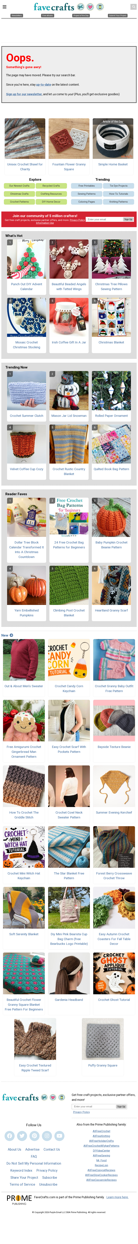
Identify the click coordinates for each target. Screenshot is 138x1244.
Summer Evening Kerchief (114, 812)
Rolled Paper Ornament (111, 416)
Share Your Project (24, 1178)
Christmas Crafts (19, 193)
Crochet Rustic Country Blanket (69, 471)
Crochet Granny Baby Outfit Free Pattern (114, 688)
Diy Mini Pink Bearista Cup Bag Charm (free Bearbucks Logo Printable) (69, 939)
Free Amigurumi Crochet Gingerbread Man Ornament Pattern (24, 752)
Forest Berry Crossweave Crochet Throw (114, 875)
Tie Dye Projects (119, 185)
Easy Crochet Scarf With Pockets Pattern (69, 749)
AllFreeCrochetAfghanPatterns (101, 1145)
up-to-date (43, 84)
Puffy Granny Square (102, 1065)
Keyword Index (21, 1170)
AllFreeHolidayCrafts (101, 1141)
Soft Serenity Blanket (23, 934)
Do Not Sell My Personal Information (33, 1163)
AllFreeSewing (101, 1155)
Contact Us (52, 1149)
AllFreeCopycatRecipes (101, 1170)
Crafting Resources (51, 193)
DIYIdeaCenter (101, 1150)
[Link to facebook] (10, 1136)
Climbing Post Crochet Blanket (69, 612)
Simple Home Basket (113, 164)
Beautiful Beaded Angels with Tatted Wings (69, 286)
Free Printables (87, 185)
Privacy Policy (77, 220)
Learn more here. (118, 1197)
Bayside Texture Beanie (114, 747)
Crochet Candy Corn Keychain (69, 688)
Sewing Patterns (87, 193)
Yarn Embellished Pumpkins (26, 612)
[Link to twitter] (22, 1136)
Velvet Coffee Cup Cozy (26, 469)
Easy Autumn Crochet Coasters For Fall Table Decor (114, 939)
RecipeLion (101, 1165)
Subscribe (49, 1178)
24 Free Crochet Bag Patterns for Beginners (69, 544)
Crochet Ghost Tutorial (114, 1000)
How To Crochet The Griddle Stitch (24, 815)
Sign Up (128, 219)
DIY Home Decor (51, 201)
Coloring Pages (86, 201)
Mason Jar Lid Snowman (69, 416)
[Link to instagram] (47, 1136)
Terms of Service (22, 1184)
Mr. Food (101, 1160)
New (4, 635)
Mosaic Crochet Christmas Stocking (26, 344)
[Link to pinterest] (34, 1136)
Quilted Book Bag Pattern (111, 469)
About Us (14, 1149)
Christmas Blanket (111, 342)
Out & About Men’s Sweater (24, 686)
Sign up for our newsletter (24, 94)
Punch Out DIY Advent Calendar (26, 286)
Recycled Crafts (51, 185)
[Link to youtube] (59, 1136)
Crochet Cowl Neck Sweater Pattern (69, 815)
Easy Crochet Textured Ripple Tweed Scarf (35, 1067)
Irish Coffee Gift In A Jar (69, 342)
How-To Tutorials (118, 193)
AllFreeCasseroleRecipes (101, 1180)
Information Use (45, 223)
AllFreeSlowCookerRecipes (101, 1175)
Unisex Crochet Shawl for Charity (25, 166)
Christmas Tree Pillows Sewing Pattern (111, 286)
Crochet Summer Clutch (26, 416)
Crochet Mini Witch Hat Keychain (24, 875)
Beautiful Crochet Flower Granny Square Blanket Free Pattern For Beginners (24, 1004)
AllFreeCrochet (101, 1131)
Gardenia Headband (69, 1000)
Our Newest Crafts (19, 185)
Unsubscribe (48, 1184)
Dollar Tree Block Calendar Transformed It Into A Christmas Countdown (26, 549)
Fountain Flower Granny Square (69, 166)
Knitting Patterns (119, 201)
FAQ (34, 1156)
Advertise (32, 1149)
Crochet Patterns (19, 201)
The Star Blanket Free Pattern (69, 875)
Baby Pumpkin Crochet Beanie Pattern (111, 544)
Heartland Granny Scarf (111, 610)
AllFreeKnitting (101, 1136)
